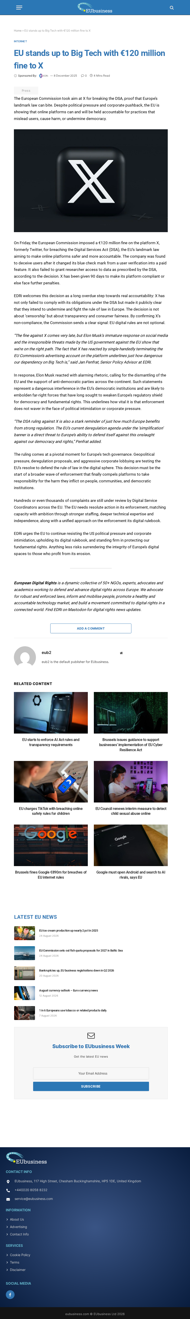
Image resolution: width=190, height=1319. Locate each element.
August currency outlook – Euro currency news (68, 990)
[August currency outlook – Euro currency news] (26, 993)
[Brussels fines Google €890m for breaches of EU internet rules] (51, 848)
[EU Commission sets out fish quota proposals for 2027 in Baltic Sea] (26, 953)
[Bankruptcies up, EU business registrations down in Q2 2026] (26, 973)
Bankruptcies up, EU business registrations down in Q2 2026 (76, 970)
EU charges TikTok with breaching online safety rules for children (50, 811)
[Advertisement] (95, 1121)
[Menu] (19, 7)
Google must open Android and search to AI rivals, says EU (130, 875)
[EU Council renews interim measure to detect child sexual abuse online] (131, 784)
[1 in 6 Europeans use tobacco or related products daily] (26, 1013)
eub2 (46, 652)
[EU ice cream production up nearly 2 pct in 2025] (26, 933)
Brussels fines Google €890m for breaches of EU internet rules (51, 875)
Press (26, 90)
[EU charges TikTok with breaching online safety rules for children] (51, 784)
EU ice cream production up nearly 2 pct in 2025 (68, 930)
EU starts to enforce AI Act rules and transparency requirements (50, 742)
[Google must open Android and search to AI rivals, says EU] (131, 848)
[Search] (171, 7)
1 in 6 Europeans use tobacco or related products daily (72, 1010)
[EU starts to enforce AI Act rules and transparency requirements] (51, 715)
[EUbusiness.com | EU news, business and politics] (95, 7)
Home (18, 30)
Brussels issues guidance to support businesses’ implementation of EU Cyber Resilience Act (131, 744)
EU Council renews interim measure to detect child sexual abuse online (130, 811)
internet (20, 41)
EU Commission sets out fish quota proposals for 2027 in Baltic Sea (81, 950)
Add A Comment (91, 628)
